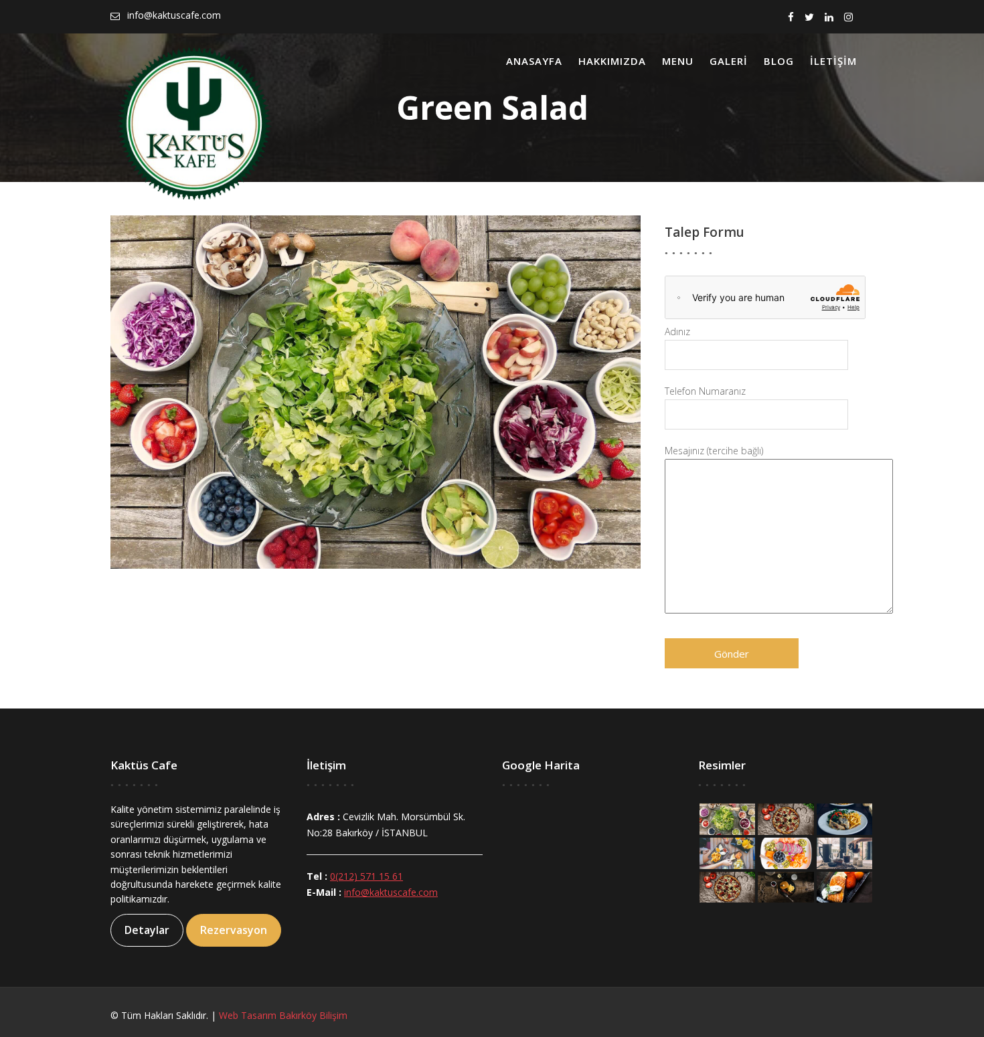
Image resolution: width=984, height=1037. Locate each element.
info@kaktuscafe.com (391, 892)
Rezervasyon (233, 930)
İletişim (833, 61)
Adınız (677, 331)
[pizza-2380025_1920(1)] (785, 818)
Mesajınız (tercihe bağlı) (714, 450)
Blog (779, 61)
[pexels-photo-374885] (844, 852)
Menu (677, 61)
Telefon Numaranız (705, 391)
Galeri (729, 61)
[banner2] (785, 886)
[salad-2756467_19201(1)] (727, 818)
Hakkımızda (612, 61)
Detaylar (147, 930)
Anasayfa (534, 61)
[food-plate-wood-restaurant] (844, 818)
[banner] (844, 886)
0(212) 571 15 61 (366, 876)
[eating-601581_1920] (727, 852)
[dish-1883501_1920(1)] (785, 852)
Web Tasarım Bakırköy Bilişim (283, 1015)
